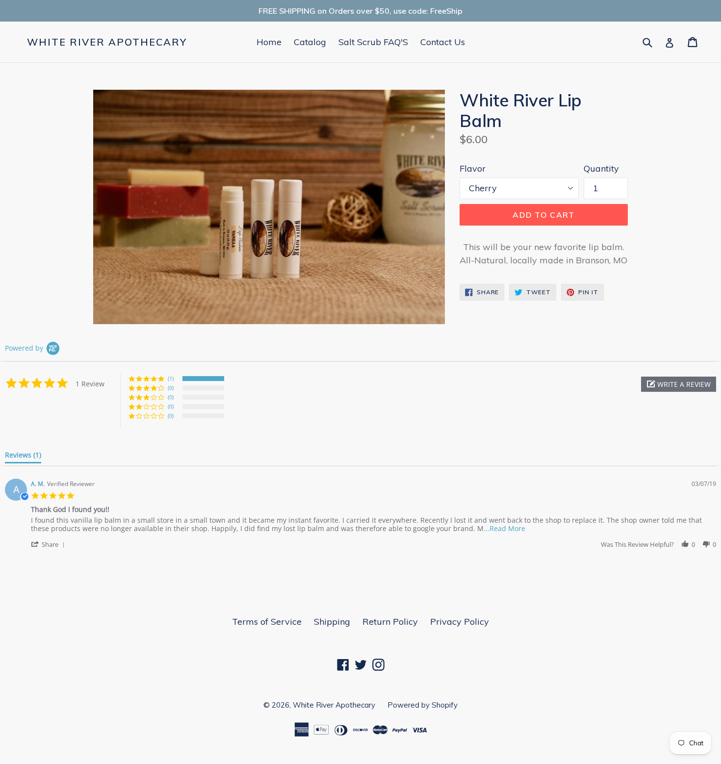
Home (269, 42)
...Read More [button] (504, 528)
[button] (678, 384)
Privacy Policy (459, 621)
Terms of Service (267, 621)
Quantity (601, 168)
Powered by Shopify (422, 705)
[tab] (23, 457)
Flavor (473, 168)
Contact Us (442, 42)
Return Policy (390, 621)
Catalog (310, 42)
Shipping (332, 621)
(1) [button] (171, 378)
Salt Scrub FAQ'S (373, 42)
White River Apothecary (107, 42)
